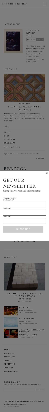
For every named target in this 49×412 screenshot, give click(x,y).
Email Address (8, 200)
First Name (7, 208)
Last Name (7, 216)
